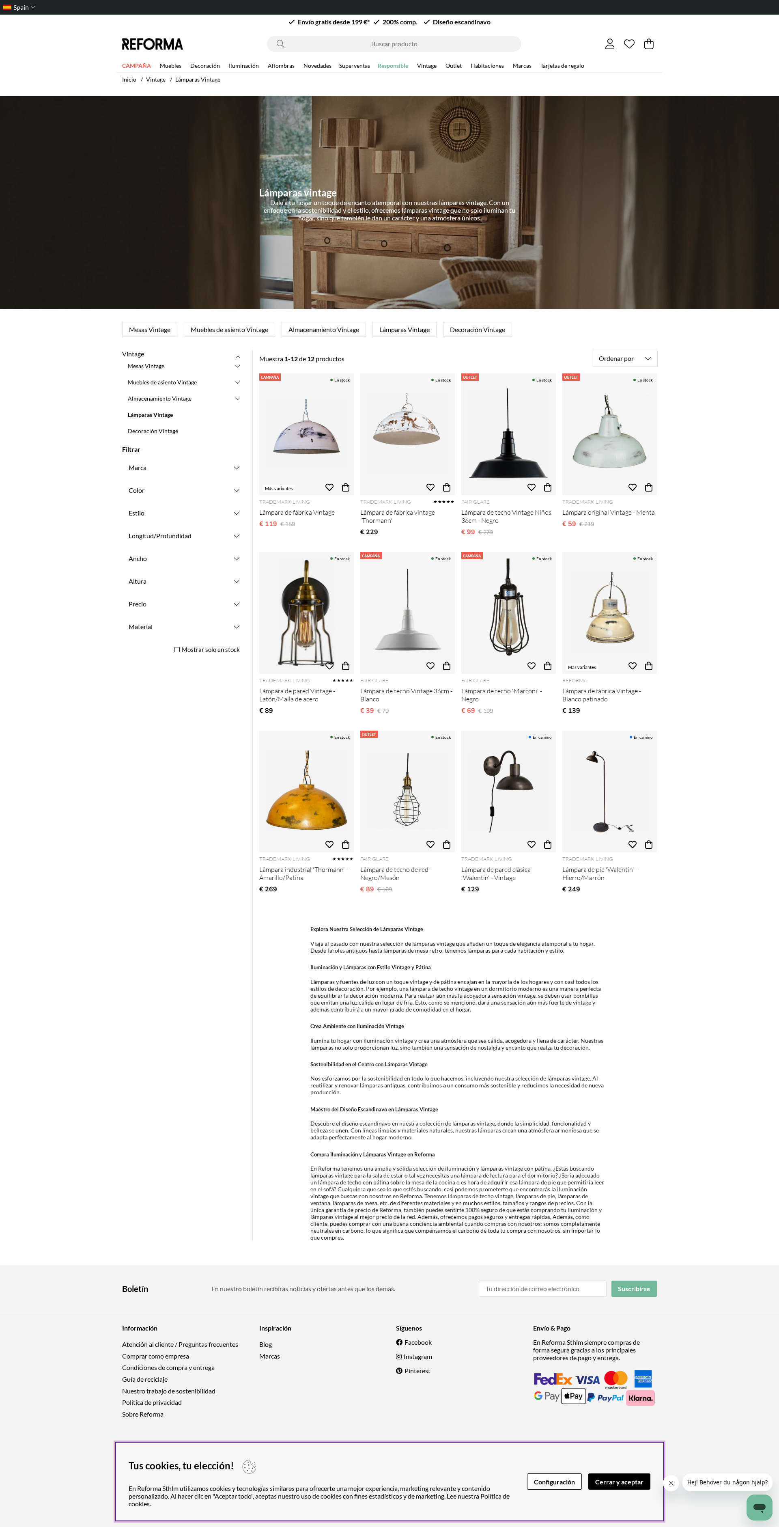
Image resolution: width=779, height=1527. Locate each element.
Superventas (354, 65)
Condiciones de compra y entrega (168, 1367)
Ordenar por (616, 358)
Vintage (427, 65)
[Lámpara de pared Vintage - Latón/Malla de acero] (306, 613)
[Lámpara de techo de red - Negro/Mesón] (407, 791)
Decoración (205, 65)
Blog (265, 1344)
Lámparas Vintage (197, 79)
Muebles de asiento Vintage (229, 329)
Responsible (393, 65)
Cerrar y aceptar (619, 1482)
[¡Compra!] (346, 487)
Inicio (129, 79)
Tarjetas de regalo (562, 65)
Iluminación (244, 65)
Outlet (453, 65)
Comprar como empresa (155, 1356)
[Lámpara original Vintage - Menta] (609, 434)
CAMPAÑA (136, 65)
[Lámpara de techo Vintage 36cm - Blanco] (407, 613)
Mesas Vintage (149, 329)
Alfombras (281, 65)
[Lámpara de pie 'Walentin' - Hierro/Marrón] (609, 791)
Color (136, 490)
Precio (137, 604)
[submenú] (238, 366)
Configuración (554, 1482)
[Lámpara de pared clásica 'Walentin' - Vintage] (508, 791)
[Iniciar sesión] (610, 43)
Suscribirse (634, 1288)
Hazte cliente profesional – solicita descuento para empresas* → (389, 7)
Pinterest (417, 1370)
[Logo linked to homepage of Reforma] (152, 44)
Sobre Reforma (143, 1414)
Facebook (418, 1342)
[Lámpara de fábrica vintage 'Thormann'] (407, 434)
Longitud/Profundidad (160, 535)
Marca (137, 467)
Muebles (170, 65)
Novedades (317, 65)
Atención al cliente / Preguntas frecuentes (180, 1344)
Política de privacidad (152, 1402)
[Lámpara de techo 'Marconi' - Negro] (508, 613)
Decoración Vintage (477, 329)
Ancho (138, 558)
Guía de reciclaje (145, 1379)
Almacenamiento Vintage (323, 329)
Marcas (522, 65)
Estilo (136, 513)
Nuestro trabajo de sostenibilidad (168, 1391)
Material (141, 626)
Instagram (418, 1356)
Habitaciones (487, 65)
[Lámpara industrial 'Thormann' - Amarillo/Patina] (306, 791)
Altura (137, 581)
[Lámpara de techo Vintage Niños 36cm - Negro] (508, 434)
